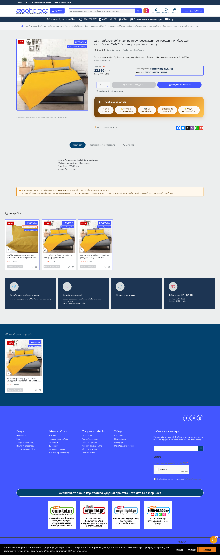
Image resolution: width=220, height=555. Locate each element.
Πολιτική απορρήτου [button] (77, 551)
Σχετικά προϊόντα (13, 213)
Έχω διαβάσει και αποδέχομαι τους (178, 479)
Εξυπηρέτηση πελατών (93, 431)
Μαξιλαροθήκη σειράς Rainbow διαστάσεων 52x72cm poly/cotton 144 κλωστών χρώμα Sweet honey (21, 256)
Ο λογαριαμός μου (58, 431)
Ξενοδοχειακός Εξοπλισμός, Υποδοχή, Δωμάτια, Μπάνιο (46, 26)
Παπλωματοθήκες (97, 26)
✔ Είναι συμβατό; (106, 110)
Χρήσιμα (118, 431)
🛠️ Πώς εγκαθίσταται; (147, 110)
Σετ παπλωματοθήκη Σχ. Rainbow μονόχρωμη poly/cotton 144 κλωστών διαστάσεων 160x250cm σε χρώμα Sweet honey (94, 256)
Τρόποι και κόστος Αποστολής (102, 145)
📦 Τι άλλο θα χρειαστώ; (167, 110)
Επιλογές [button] (192, 550)
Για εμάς (20, 431)
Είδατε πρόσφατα (13, 334)
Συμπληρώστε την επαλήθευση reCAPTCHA (170, 463)
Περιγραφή (77, 145)
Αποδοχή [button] (207, 550)
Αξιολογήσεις (128, 145)
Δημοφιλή (27, 334)
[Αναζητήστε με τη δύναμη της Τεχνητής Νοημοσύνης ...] (138, 11)
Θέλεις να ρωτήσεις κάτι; (108, 127)
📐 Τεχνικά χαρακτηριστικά (126, 110)
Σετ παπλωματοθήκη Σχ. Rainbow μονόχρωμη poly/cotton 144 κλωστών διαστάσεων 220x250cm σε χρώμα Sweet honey (58, 256)
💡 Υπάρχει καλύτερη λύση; (189, 110)
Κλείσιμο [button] (180, 550)
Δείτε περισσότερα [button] (102, 60)
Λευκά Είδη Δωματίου (79, 26)
